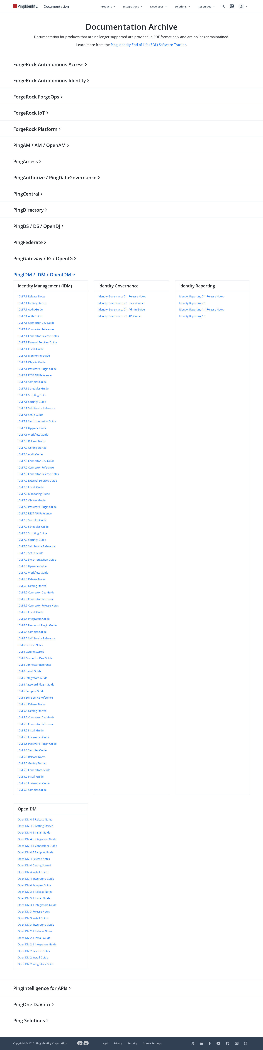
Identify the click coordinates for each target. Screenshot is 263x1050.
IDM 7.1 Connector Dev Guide (36, 322)
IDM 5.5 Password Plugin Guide (37, 743)
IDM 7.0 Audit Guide (30, 454)
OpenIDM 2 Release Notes (34, 951)
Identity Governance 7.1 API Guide (119, 316)
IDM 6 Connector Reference (34, 664)
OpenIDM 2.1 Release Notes (35, 931)
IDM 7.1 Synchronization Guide (37, 421)
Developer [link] (158, 6)
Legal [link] (105, 1043)
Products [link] (108, 6)
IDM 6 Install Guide (29, 671)
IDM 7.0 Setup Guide (30, 553)
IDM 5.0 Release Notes (31, 757)
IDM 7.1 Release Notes (31, 296)
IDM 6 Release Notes (30, 645)
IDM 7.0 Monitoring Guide (34, 494)
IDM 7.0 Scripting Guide (32, 533)
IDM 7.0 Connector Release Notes (38, 474)
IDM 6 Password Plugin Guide (36, 684)
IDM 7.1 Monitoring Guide (34, 355)
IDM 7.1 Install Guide (30, 349)
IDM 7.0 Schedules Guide (33, 526)
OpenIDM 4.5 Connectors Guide (37, 845)
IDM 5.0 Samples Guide (32, 790)
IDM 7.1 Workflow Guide (33, 434)
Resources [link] (206, 6)
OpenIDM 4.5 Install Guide (34, 832)
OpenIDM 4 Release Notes (34, 859)
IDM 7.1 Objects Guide (31, 362)
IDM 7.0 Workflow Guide (33, 572)
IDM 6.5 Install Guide (30, 612)
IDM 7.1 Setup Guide (30, 414)
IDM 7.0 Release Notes (31, 441)
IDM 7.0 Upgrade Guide (32, 566)
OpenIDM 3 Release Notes (34, 911)
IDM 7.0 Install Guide (30, 487)
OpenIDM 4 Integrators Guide (36, 878)
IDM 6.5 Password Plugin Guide (37, 625)
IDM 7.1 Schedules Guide (33, 388)
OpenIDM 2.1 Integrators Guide (37, 944)
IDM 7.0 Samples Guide (32, 520)
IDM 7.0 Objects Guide (31, 500)
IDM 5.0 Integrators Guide (34, 783)
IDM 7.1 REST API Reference (35, 375)
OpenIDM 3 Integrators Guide (36, 924)
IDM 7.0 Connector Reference (36, 467)
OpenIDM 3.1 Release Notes (35, 891)
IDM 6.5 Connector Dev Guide (36, 592)
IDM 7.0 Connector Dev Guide (36, 461)
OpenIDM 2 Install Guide (33, 957)
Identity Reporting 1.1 (192, 316)
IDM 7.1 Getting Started (32, 303)
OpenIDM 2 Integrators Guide (36, 964)
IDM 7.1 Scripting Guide (32, 395)
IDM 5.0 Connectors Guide (34, 770)
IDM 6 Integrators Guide (32, 678)
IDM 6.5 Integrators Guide (34, 618)
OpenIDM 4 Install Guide (33, 872)
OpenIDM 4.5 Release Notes (35, 819)
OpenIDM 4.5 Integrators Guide (37, 839)
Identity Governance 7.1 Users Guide (121, 303)
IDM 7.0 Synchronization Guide (37, 559)
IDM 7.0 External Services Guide (37, 480)
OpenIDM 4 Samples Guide (34, 885)
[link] (25, 6)
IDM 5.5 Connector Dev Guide (36, 717)
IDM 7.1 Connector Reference (36, 329)
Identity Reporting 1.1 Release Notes (201, 309)
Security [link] (132, 1043)
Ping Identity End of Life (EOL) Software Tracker (148, 44)
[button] (243, 6)
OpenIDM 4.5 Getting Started (35, 826)
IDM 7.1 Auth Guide (30, 316)
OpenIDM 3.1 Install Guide (34, 898)
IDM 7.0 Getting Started (32, 447)
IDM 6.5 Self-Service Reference (36, 638)
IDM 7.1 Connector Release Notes (38, 336)
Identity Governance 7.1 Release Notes (122, 296)
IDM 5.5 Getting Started (32, 711)
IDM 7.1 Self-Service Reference (36, 408)
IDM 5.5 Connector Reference (36, 724)
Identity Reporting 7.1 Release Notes (201, 296)
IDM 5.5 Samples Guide (32, 750)
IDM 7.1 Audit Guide (30, 309)
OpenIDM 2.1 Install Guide (34, 938)
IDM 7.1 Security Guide (32, 401)
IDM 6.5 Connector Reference (36, 599)
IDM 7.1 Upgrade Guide (32, 428)
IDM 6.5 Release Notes (31, 579)
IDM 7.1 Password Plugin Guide (37, 369)
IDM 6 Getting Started (31, 651)
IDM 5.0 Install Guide (30, 776)
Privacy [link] (118, 1043)
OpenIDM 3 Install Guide (33, 918)
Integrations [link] (133, 6)
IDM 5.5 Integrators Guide (34, 737)
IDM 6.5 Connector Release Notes (38, 605)
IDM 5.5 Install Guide (30, 730)
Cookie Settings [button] (152, 1043)
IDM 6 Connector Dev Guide (35, 658)
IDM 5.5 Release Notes (31, 704)
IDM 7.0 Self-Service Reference (36, 546)
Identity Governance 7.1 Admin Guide (121, 309)
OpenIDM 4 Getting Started (34, 865)
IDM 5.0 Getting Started (32, 763)
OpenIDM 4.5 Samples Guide (35, 852)
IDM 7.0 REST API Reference (35, 513)
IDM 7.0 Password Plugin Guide (37, 507)
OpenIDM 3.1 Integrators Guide (37, 905)
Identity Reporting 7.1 (192, 303)
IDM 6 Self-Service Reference (35, 697)
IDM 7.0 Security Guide (32, 539)
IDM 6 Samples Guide (31, 691)
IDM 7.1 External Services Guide (37, 342)
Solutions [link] (183, 6)
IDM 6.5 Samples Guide (32, 632)
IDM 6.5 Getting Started (32, 586)
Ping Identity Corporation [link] (51, 1043)
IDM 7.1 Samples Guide (32, 382)
